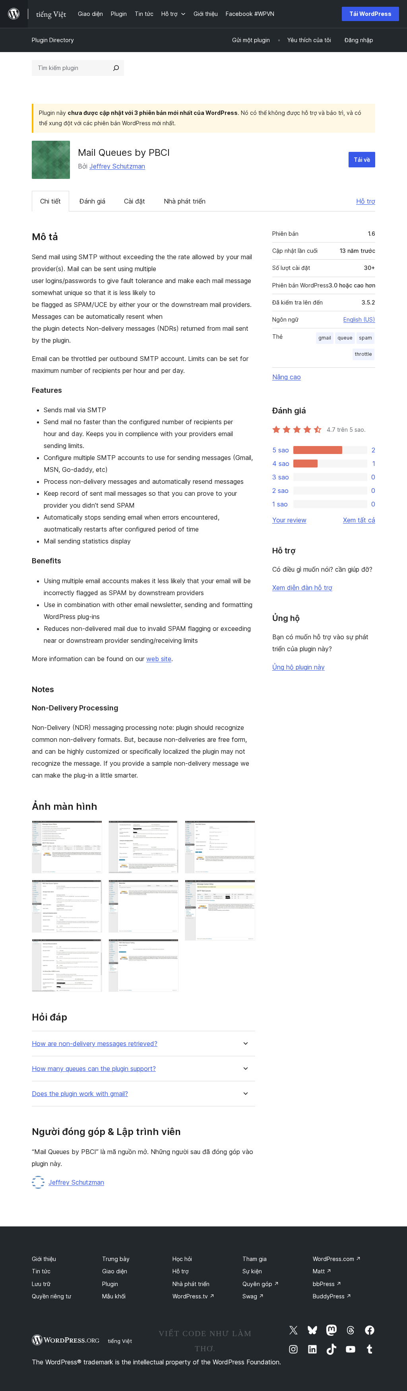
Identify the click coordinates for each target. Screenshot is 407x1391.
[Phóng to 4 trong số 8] (168, 831)
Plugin (110, 1283)
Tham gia (254, 1258)
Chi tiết (50, 201)
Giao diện (114, 1271)
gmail (324, 338)
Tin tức (41, 1271)
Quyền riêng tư (51, 1296)
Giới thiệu (44, 1258)
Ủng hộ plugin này (298, 667)
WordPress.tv (193, 1296)
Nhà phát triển (184, 201)
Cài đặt (134, 201)
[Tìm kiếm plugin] (116, 68)
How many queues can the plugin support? (94, 1069)
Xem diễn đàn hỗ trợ (302, 588)
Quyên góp (260, 1283)
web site (158, 659)
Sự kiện (252, 1271)
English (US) (359, 319)
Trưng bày (116, 1258)
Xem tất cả (359, 520)
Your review (289, 520)
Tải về (362, 159)
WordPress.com (337, 1258)
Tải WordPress (370, 13)
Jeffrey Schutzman (117, 166)
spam (365, 338)
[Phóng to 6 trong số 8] (168, 950)
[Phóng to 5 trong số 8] (168, 890)
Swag (253, 1296)
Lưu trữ (41, 1283)
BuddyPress (332, 1296)
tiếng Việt (120, 1341)
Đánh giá (92, 201)
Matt (322, 1271)
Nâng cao (286, 377)
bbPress (327, 1283)
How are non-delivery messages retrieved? (94, 1044)
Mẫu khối (114, 1296)
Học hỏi (182, 1258)
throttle (363, 354)
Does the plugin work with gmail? (80, 1094)
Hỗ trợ (365, 201)
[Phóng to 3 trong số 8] (91, 950)
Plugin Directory (53, 40)
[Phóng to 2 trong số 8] (91, 890)
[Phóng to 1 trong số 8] (91, 831)
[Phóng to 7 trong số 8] (244, 831)
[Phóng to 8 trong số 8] (244, 890)
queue (345, 338)
